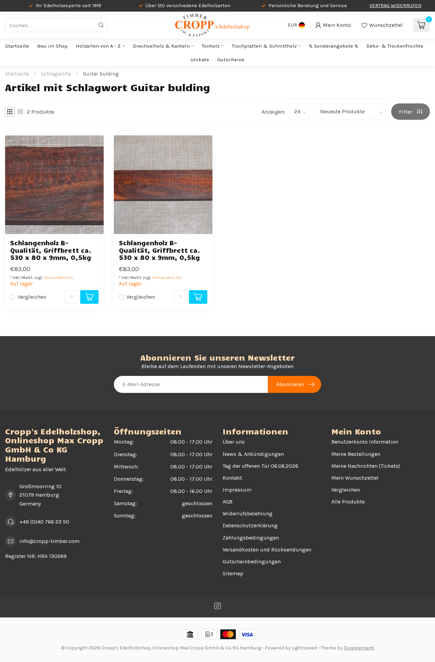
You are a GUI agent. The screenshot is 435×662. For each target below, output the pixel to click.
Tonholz (211, 46)
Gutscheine (230, 59)
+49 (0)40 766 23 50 (44, 521)
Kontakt (232, 478)
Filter (406, 112)
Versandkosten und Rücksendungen (267, 549)
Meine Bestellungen (355, 454)
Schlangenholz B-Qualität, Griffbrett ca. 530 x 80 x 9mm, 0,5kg (50, 250)
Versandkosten (58, 277)
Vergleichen (32, 297)
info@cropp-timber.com (49, 541)
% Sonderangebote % (333, 46)
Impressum (237, 489)
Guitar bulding (101, 74)
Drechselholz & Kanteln (161, 46)
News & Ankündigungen (253, 454)
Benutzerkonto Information (364, 441)
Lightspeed (304, 648)
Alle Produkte (348, 501)
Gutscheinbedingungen (252, 561)
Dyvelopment (359, 648)
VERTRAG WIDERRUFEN (395, 6)
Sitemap (233, 573)
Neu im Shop (52, 46)
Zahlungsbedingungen (251, 537)
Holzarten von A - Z (98, 46)
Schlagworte (56, 74)
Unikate (200, 59)
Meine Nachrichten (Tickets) (365, 466)
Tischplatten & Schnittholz (264, 46)
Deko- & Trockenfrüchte (394, 46)
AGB (227, 501)
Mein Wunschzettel (355, 478)
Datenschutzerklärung (250, 525)
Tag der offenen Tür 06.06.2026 (260, 466)
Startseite (17, 46)
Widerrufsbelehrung (248, 513)
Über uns (234, 441)
